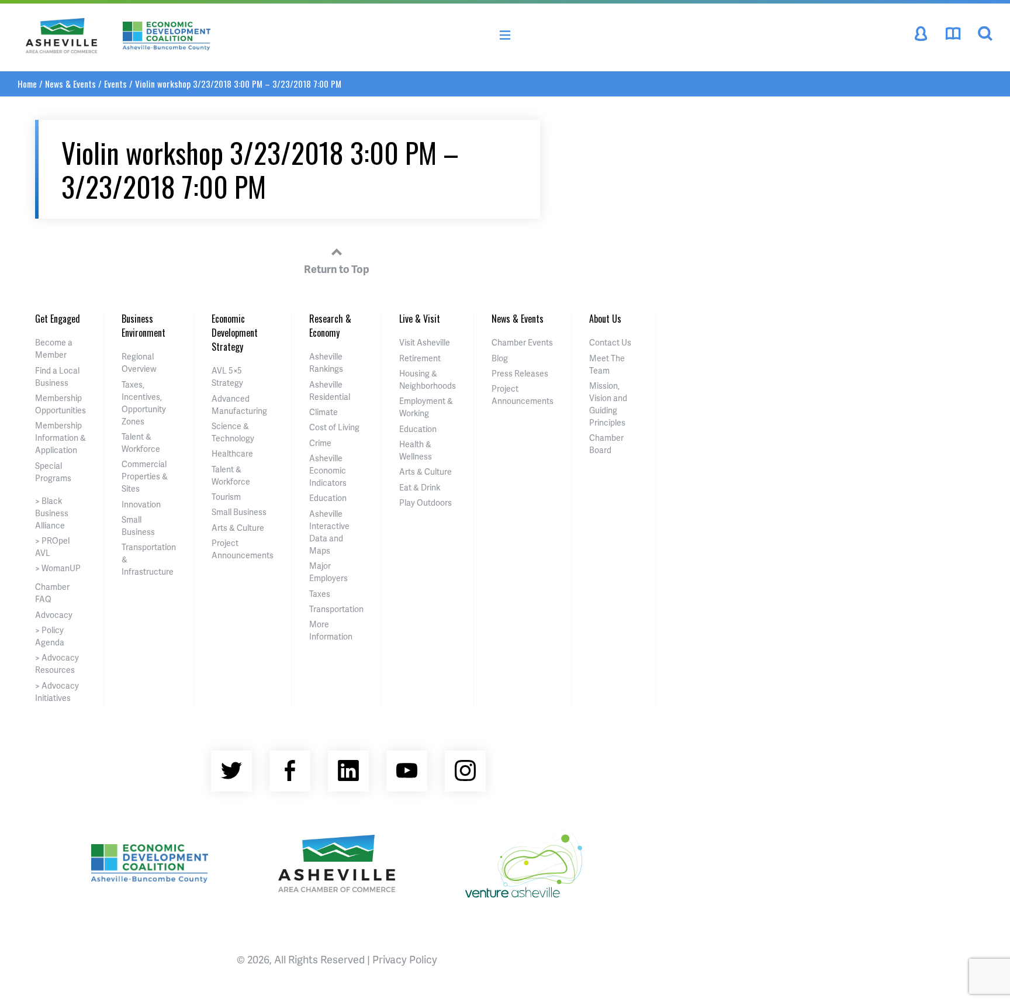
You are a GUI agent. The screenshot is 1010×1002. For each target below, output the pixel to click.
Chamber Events (522, 342)
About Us (605, 319)
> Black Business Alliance (51, 513)
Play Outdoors (425, 502)
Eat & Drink (419, 487)
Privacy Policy (404, 959)
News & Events (70, 83)
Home (27, 83)
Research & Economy (330, 326)
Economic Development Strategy (235, 333)
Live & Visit (419, 319)
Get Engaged (57, 319)
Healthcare (232, 453)
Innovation (141, 504)
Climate (323, 411)
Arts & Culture (238, 527)
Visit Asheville (424, 342)
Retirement (420, 358)
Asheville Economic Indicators (328, 470)
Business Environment (143, 326)
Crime (320, 442)
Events (115, 83)
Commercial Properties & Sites (145, 476)
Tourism (226, 496)
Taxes (319, 593)
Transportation (336, 608)
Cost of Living (334, 427)
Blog (500, 358)
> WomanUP (58, 567)
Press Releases (520, 373)
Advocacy (53, 614)
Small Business (239, 511)
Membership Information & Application (60, 437)
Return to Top (336, 268)
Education (328, 497)
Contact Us (610, 342)
